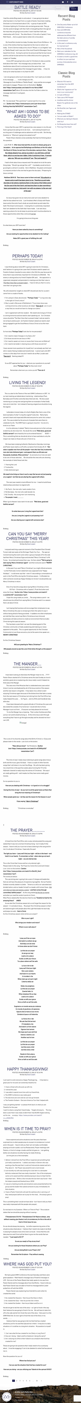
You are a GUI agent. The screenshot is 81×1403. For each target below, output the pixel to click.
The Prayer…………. (27, 830)
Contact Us (19, 1397)
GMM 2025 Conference (44, 7)
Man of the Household (64, 49)
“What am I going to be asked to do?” (27, 113)
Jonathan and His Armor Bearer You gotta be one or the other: (67, 102)
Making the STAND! (63, 113)
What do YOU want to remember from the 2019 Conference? (65, 84)
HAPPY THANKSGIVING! (27, 1069)
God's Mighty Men (16, 2)
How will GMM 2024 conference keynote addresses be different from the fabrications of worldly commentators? (66, 35)
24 (37, 1381)
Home (8, 7)
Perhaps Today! (27, 256)
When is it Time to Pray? (27, 1128)
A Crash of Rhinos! (63, 95)
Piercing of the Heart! (64, 127)
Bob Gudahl (31, 13)
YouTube (26, 1400)
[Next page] (41, 1380)
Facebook (18, 1400)
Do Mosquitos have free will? (67, 124)
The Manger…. (27, 664)
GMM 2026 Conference (22, 7)
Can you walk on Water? (65, 116)
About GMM (60, 7)
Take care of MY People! (65, 97)
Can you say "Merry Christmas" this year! (27, 536)
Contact (71, 7)
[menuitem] (8, 7)
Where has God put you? (27, 1264)
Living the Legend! (27, 382)
